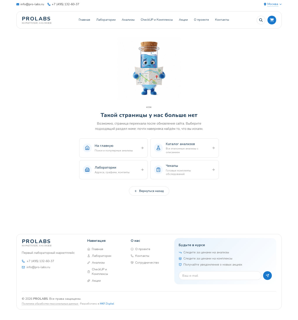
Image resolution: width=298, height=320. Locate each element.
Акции (183, 20)
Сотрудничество (147, 263)
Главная (84, 20)
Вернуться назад (151, 191)
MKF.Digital (107, 303)
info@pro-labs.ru (32, 4)
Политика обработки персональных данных (50, 303)
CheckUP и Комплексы (157, 20)
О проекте (201, 20)
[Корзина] (271, 20)
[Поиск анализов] (261, 20)
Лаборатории (106, 20)
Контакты (222, 20)
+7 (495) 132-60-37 (65, 4)
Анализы (128, 20)
